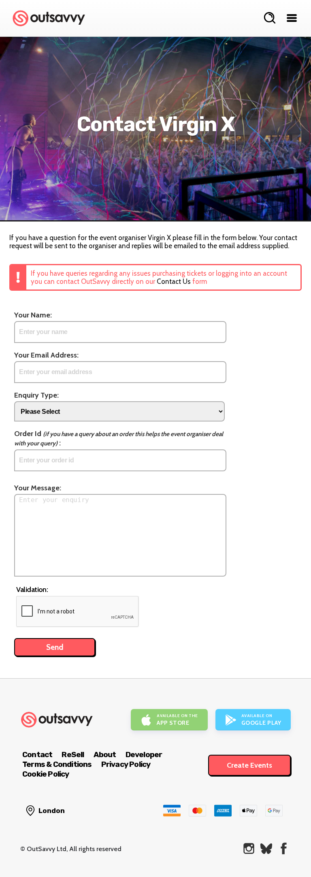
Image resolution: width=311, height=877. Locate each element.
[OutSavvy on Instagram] (249, 848)
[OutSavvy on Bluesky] (266, 848)
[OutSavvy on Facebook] (284, 848)
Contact (37, 754)
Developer (144, 754)
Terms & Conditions (57, 764)
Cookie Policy (45, 774)
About (105, 754)
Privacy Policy (126, 764)
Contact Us (174, 281)
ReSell (73, 754)
